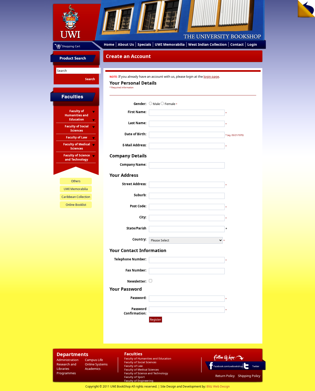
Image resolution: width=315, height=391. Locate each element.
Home (109, 44)
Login (252, 44)
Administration (68, 360)
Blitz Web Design (218, 386)
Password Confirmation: (135, 311)
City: (142, 217)
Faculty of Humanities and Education (147, 358)
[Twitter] (245, 369)
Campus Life (94, 360)
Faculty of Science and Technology (146, 373)
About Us (126, 44)
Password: (138, 298)
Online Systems (96, 364)
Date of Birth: (135, 134)
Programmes (66, 373)
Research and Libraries (66, 366)
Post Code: (138, 206)
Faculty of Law (133, 366)
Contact (237, 44)
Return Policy (225, 376)
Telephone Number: (130, 259)
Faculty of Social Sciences (140, 362)
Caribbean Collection (76, 197)
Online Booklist (76, 205)
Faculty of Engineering (138, 380)
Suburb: (140, 195)
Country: (139, 239)
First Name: (137, 112)
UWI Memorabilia (170, 44)
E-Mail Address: (134, 145)
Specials (144, 44)
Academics (92, 368)
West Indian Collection (207, 44)
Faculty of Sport (134, 377)
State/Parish (136, 228)
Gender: (140, 104)
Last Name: (137, 123)
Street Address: (134, 184)
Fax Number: (136, 270)
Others (75, 181)
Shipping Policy (249, 376)
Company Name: (133, 164)
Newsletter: (136, 281)
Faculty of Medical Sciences (141, 369)
